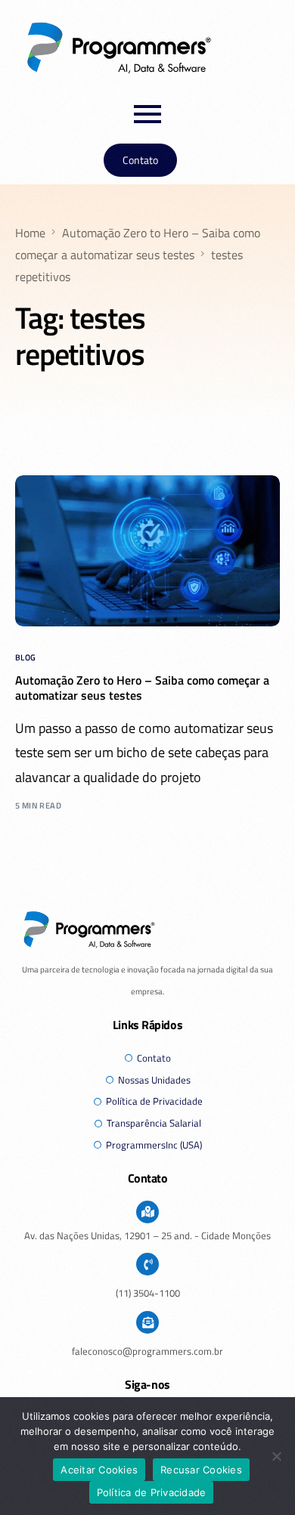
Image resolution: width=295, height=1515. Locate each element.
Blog (25, 658)
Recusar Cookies (201, 1470)
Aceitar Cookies (99, 1470)
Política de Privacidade (151, 1492)
